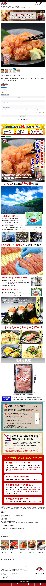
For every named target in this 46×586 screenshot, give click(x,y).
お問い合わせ (3, 578)
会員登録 (25, 570)
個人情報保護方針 (15, 573)
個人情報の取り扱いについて (17, 572)
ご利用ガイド (3, 569)
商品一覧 (10, 6)
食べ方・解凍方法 (4, 577)
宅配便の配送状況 (4, 574)
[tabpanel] (4, 546)
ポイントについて (4, 573)
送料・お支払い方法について (6, 570)
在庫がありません (23, 116)
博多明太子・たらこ (19, 6)
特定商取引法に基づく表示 (17, 569)
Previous (2, 16)
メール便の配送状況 (4, 576)
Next (43, 16)
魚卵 (14, 6)
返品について (3, 572)
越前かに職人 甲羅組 (4, 6)
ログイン (24, 569)
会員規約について (15, 570)
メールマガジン (26, 572)
